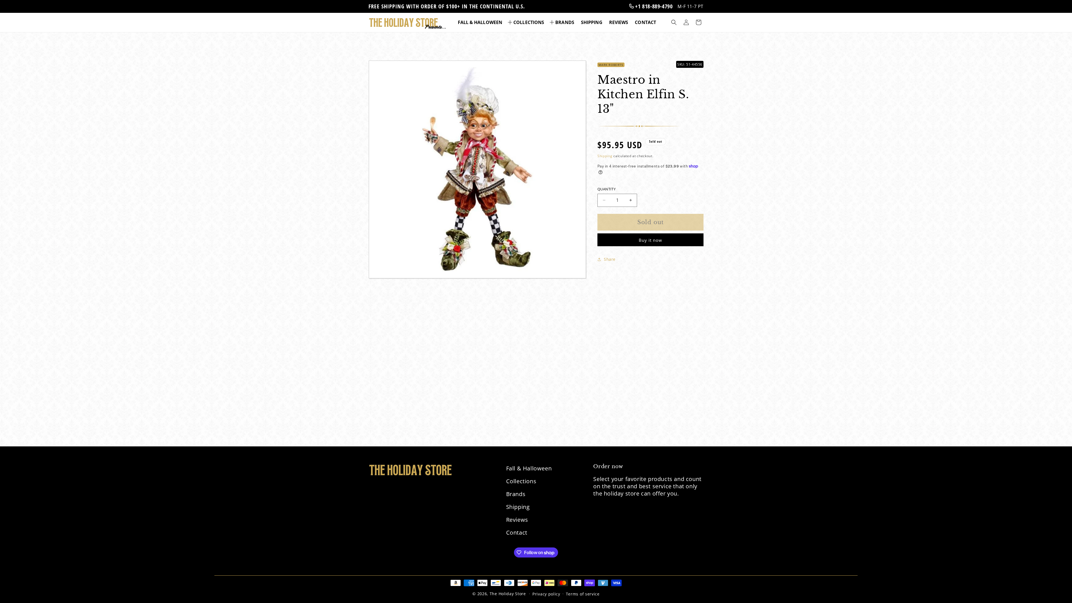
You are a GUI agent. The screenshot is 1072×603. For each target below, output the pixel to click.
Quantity (606, 189)
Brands (516, 494)
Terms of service (583, 594)
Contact (516, 532)
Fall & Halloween (529, 468)
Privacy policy (546, 594)
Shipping (604, 156)
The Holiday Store (508, 593)
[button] (526, 22)
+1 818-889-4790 (653, 6)
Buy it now (650, 240)
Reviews (517, 519)
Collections (521, 481)
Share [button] (610, 259)
